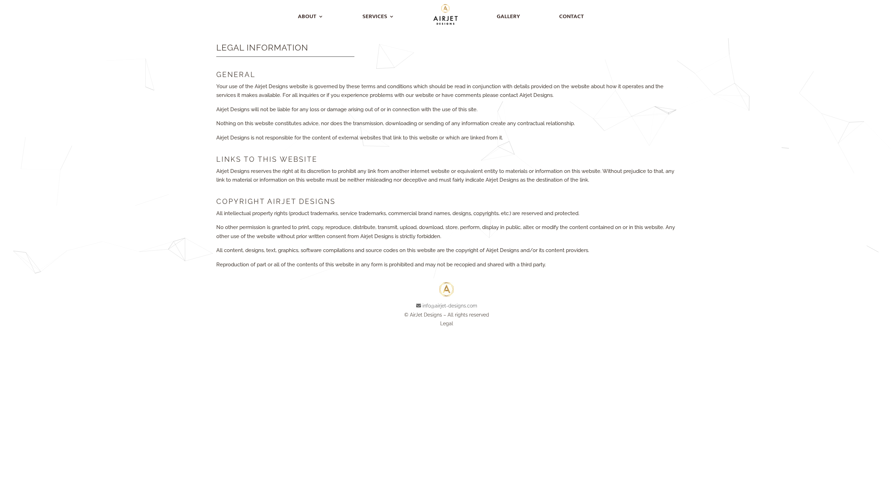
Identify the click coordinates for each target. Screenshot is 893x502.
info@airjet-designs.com (449, 306)
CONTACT (571, 16)
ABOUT (307, 16)
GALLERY (508, 16)
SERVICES (374, 16)
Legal (446, 323)
